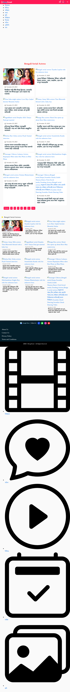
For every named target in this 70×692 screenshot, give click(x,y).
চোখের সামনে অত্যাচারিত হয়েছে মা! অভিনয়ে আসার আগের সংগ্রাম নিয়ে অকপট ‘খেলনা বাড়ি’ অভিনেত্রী (18, 146)
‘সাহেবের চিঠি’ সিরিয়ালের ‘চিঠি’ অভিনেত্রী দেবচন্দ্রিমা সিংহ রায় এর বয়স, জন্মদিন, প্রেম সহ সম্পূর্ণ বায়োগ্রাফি (51, 165)
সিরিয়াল (7, 414)
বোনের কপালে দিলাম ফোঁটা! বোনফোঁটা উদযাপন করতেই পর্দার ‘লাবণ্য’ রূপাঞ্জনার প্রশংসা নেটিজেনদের (18, 167)
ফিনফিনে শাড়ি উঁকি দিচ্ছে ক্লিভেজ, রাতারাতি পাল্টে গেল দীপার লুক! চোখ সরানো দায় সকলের (18, 92)
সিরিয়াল (7, 17)
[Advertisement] (35, 44)
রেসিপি (7, 25)
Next (33, 208)
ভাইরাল (7, 10)
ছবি (6, 15)
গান (6, 27)
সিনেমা (7, 20)
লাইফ (6, 619)
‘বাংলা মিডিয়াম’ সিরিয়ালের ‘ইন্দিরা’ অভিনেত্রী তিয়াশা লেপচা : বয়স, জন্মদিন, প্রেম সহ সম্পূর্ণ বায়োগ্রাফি (51, 80)
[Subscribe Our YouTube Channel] (48, 323)
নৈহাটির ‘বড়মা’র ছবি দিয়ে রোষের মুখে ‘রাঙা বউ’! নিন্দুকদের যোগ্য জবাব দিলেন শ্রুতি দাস (51, 128)
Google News (26, 323)
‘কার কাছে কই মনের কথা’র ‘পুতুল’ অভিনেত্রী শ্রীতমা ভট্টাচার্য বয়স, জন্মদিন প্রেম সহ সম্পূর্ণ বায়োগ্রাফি (19, 186)
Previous (6, 208)
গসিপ (6, 22)
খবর (6, 12)
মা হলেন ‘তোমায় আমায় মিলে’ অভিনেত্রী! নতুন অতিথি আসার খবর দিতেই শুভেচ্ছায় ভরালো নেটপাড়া (50, 110)
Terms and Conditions (9, 339)
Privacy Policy (6, 336)
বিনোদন (7, 5)
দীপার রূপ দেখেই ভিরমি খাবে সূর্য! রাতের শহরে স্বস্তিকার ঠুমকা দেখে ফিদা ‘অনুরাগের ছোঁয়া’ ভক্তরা (50, 200)
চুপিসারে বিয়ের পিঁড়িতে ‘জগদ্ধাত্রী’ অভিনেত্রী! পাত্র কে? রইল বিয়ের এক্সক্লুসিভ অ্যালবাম (18, 128)
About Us (5, 329)
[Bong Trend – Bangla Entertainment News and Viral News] (6, 2)
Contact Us (5, 332)
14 (29, 208)
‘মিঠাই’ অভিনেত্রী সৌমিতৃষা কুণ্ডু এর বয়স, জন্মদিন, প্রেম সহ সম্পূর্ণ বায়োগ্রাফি (50, 145)
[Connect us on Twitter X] (45, 323)
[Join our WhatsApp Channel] (42, 323)
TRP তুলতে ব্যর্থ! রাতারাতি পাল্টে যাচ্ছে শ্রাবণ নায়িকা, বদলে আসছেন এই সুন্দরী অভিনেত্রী (17, 110)
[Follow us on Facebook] (38, 323)
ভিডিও (7, 7)
